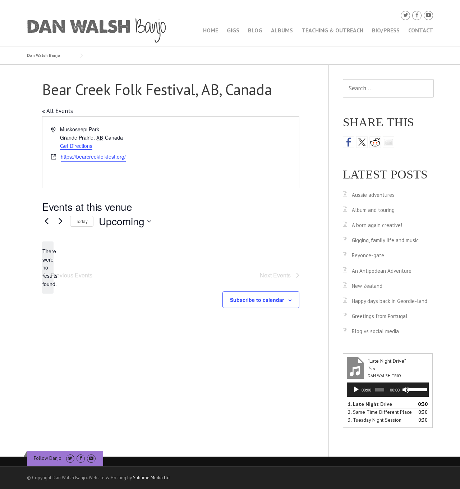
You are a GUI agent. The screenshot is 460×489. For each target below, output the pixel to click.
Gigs (233, 30)
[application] (388, 389)
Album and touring (373, 210)
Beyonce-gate (368, 255)
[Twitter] (405, 15)
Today (82, 221)
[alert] (48, 267)
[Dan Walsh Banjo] (97, 30)
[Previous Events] (46, 221)
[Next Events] (60, 221)
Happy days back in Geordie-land (389, 301)
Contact (420, 30)
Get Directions (76, 145)
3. (374, 420)
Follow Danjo (47, 458)
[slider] (417, 388)
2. (380, 412)
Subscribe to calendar (257, 299)
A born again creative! (377, 225)
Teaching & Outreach (332, 30)
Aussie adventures (373, 194)
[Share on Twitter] (362, 142)
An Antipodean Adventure (381, 270)
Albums (282, 30)
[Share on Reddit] (375, 142)
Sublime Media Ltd (151, 478)
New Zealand (367, 285)
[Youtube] (428, 15)
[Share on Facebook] (348, 142)
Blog (255, 30)
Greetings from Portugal (380, 316)
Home (210, 30)
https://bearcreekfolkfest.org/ (93, 156)
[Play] (356, 389)
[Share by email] (388, 142)
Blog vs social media (375, 331)
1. (370, 404)
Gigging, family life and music (385, 240)
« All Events (57, 111)
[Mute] (405, 389)
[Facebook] (417, 15)
